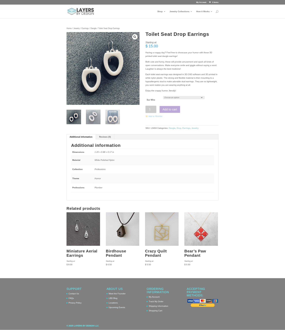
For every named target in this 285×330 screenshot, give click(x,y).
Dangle (93, 28)
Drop (179, 128)
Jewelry (76, 28)
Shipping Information (158, 306)
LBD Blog (113, 298)
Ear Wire (151, 100)
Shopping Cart (155, 310)
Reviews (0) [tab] (105, 137)
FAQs (71, 298)
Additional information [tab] (81, 137)
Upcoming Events (117, 307)
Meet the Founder (117, 293)
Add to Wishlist (155, 116)
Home (69, 28)
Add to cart (170, 109)
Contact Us (74, 293)
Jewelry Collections (179, 11)
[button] (134, 37)
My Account (201, 2)
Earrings (85, 28)
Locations (113, 303)
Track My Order (156, 301)
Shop (160, 11)
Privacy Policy (75, 303)
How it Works (203, 11)
